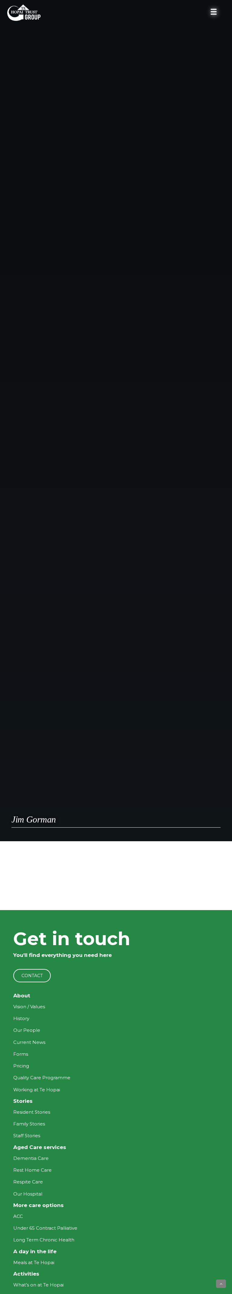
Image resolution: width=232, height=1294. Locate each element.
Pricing (21, 1066)
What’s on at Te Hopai (38, 1285)
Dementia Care (31, 1158)
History (21, 1018)
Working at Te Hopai (36, 1090)
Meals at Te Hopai (33, 1262)
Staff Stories (26, 1135)
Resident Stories (31, 1112)
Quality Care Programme (41, 1077)
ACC (18, 1216)
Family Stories (29, 1124)
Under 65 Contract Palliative (45, 1228)
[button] (221, 1284)
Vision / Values (29, 1006)
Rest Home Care (32, 1170)
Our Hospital (27, 1194)
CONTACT (32, 975)
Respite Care (28, 1182)
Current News (29, 1042)
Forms (20, 1054)
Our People (26, 1030)
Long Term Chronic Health (43, 1240)
